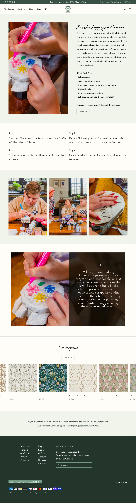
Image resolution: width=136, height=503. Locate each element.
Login (41, 446)
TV (46, 9)
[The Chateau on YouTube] (14, 2)
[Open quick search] (125, 9)
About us (24, 446)
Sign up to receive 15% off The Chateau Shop (68, 2)
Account (42, 456)
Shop (31, 9)
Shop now (68, 357)
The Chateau (9, 9)
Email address (63, 463)
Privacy (23, 456)
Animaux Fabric (14, 396)
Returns (42, 463)
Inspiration (22, 9)
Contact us (25, 460)
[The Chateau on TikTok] (12, 2)
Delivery (42, 460)
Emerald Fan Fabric (46, 396)
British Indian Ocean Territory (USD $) (115, 2)
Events (39, 9)
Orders (41, 453)
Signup (41, 449)
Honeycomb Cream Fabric (79, 396)
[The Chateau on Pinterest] (7, 2)
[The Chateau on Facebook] (5, 2)
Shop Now (83, 112)
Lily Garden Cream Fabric (109, 396)
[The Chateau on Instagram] (10, 2)
